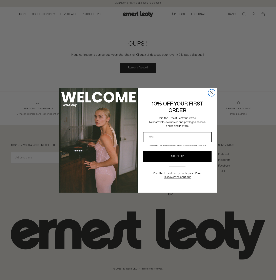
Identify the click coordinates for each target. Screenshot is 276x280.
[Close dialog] (211, 92)
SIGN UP (177, 156)
